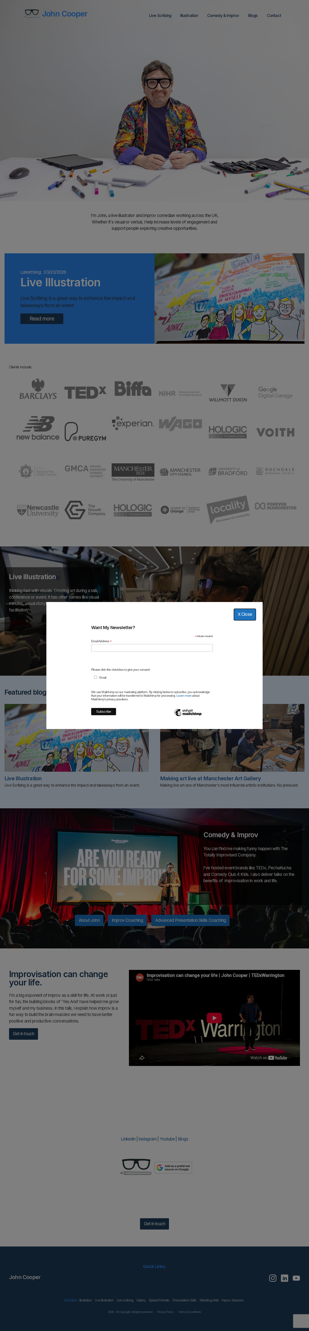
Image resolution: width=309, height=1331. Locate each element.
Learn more (183, 695)
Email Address (101, 641)
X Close (245, 614)
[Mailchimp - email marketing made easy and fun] (188, 716)
